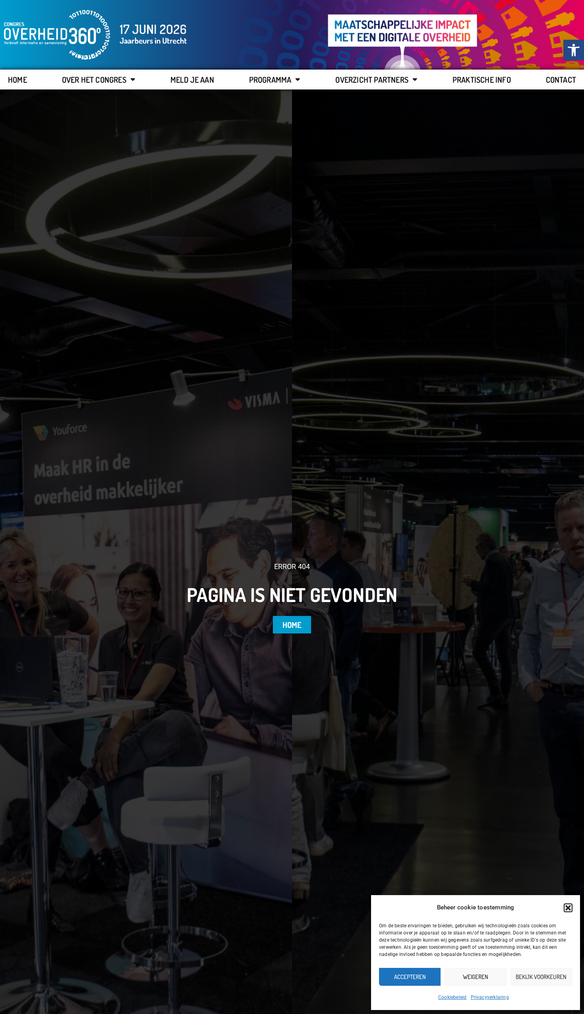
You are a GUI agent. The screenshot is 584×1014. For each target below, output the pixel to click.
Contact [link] (561, 79)
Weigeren (475, 977)
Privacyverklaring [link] (490, 997)
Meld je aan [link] (192, 79)
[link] (573, 50)
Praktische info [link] (482, 79)
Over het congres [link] (94, 79)
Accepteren (410, 977)
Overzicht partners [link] (371, 79)
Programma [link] (270, 79)
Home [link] (17, 79)
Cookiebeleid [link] (452, 997)
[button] (568, 908)
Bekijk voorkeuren (541, 977)
